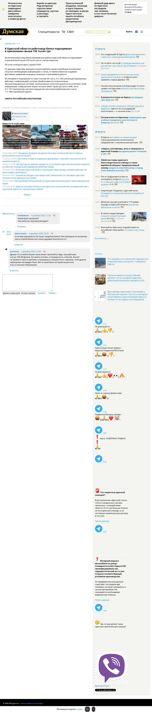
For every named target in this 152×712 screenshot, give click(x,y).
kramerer (14, 251)
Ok (87, 709)
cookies (79, 709)
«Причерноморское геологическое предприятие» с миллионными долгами (119, 141)
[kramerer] (6, 249)
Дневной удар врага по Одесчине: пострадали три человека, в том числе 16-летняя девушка (105, 10)
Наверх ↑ (28, 194)
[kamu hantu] (7, 234)
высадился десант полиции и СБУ (123, 152)
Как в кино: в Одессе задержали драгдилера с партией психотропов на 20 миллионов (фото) (44, 160)
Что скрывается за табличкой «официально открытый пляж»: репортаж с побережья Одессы (127, 261)
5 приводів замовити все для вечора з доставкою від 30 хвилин (122, 64)
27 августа (100, 48)
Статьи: (98, 253)
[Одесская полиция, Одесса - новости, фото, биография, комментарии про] (6, 120)
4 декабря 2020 (10, 44)
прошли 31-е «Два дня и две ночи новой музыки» (115, 182)
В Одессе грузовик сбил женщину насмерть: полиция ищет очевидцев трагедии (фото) (44, 143)
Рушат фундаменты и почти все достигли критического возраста (120, 75)
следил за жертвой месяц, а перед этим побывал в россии (122, 169)
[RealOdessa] (8, 213)
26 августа (100, 131)
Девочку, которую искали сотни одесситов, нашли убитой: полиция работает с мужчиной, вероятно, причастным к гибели (45, 187)
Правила (42, 293)
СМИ (70, 31)
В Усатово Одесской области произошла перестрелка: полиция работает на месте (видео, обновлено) (44, 171)
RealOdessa (23, 215)
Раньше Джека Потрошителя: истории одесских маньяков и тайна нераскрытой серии (45, 182)
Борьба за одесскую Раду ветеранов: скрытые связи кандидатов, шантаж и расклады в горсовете (48, 10)
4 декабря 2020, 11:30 (41, 215)
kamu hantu (21, 233)
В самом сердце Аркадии (112, 213)
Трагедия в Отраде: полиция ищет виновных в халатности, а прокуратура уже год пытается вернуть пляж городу (16, 143)
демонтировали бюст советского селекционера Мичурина (123, 55)
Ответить (21, 226)
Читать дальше (102, 521)
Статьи (43, 31)
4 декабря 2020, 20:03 (39, 233)
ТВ (63, 31)
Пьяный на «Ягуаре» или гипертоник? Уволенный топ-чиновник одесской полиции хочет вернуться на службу (43, 176)
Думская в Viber (102, 686)
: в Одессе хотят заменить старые (119, 78)
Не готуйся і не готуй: (111, 63)
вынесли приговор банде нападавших (122, 89)
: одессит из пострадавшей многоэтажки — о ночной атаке (119, 110)
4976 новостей (17, 116)
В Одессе (105, 137)
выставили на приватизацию (123, 137)
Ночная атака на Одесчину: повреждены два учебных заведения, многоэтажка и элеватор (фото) (17, 11)
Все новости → (102, 238)
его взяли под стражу (134, 230)
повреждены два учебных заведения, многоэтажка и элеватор (123, 120)
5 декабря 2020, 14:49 (31, 251)
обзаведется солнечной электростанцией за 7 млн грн (122, 194)
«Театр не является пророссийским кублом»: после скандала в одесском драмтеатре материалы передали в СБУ (125, 278)
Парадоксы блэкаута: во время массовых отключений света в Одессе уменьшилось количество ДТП (42, 154)
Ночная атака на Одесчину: (115, 117)
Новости (53, 31)
